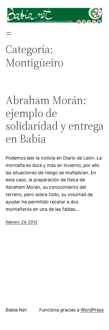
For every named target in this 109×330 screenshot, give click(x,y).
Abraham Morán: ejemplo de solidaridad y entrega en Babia (55, 119)
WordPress (92, 309)
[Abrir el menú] (9, 33)
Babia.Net (16, 309)
